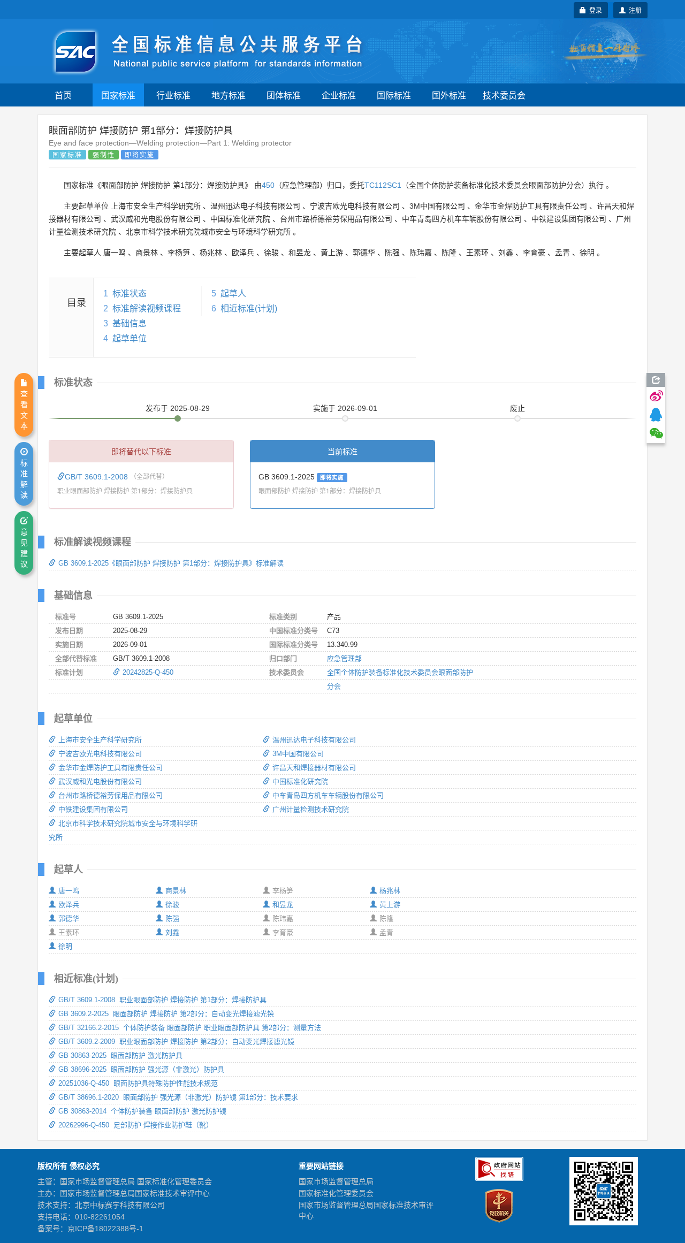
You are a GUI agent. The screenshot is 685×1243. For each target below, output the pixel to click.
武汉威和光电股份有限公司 (100, 781)
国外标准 (449, 95)
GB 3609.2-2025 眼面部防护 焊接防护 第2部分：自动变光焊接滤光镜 (166, 1014)
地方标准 (228, 95)
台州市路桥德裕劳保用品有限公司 (110, 795)
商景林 (175, 891)
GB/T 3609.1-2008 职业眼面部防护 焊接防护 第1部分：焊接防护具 (162, 1000)
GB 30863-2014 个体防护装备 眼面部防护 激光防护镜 (142, 1111)
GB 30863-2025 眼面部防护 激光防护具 (120, 1055)
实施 (345, 408)
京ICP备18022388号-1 (105, 1228)
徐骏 (172, 905)
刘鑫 (172, 932)
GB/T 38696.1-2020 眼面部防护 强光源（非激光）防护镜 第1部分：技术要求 (178, 1097)
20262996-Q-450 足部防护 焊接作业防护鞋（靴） (135, 1125)
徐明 (65, 946)
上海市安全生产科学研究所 (100, 740)
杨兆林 (389, 891)
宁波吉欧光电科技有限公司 (100, 754)
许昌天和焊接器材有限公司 (314, 768)
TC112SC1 (382, 185)
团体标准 (284, 95)
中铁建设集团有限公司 (93, 809)
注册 (634, 9)
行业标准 (173, 95)
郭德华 (68, 918)
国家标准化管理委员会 (336, 1193)
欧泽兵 (68, 905)
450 (268, 185)
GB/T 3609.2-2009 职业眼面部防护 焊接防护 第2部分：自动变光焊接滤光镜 (176, 1042)
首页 (63, 95)
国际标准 (394, 95)
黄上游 (389, 905)
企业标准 (339, 95)
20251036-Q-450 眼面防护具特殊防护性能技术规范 (138, 1083)
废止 (517, 408)
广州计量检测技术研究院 (310, 809)
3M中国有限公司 (298, 754)
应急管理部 (344, 658)
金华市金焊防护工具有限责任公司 (110, 768)
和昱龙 (282, 905)
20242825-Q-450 (148, 672)
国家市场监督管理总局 (336, 1181)
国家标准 (118, 95)
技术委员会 (504, 95)
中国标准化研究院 (300, 781)
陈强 (172, 918)
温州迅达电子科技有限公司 (314, 740)
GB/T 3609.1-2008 (97, 476)
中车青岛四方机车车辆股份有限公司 (328, 795)
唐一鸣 (68, 891)
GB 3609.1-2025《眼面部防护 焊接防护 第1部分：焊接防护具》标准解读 (171, 563)
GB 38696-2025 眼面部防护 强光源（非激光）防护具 (141, 1069)
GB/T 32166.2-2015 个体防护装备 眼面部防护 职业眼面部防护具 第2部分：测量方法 (189, 1028)
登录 (594, 9)
